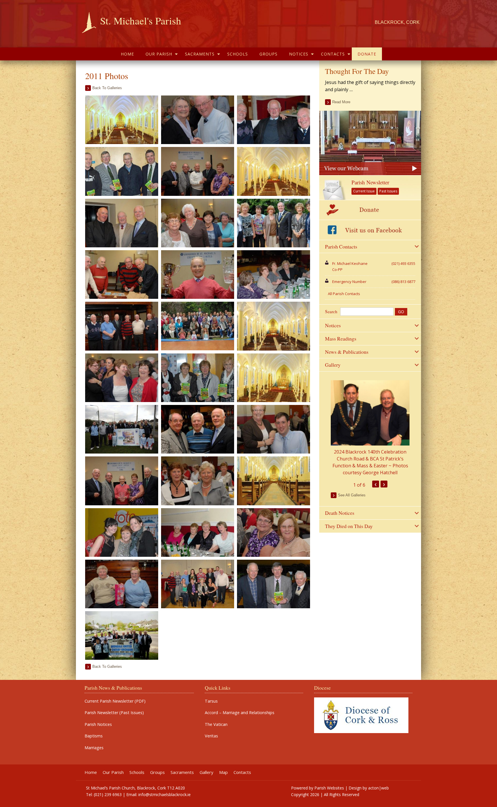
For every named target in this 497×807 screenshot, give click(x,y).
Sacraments (200, 54)
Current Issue (364, 191)
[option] (370, 428)
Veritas (211, 736)
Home (127, 54)
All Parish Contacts (344, 293)
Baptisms (94, 736)
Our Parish (159, 54)
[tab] (370, 246)
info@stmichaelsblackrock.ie (164, 794)
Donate (367, 54)
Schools (237, 54)
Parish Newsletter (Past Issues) (114, 713)
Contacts (333, 54)
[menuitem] (127, 53)
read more (341, 102)
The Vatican (216, 724)
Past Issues (388, 191)
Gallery (206, 772)
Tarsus (211, 701)
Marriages (94, 748)
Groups (268, 54)
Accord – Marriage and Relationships (239, 713)
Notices (298, 54)
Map (223, 772)
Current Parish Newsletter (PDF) (115, 701)
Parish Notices (98, 724)
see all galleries (352, 495)
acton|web (378, 788)
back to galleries (107, 88)
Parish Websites (329, 788)
